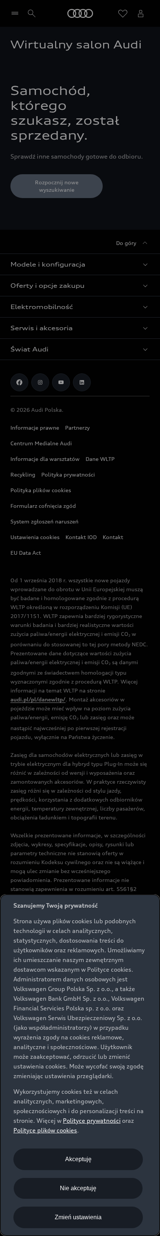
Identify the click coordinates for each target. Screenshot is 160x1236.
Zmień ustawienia (78, 1217)
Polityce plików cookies (45, 1130)
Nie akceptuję (78, 1188)
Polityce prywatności (92, 1120)
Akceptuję (78, 1159)
